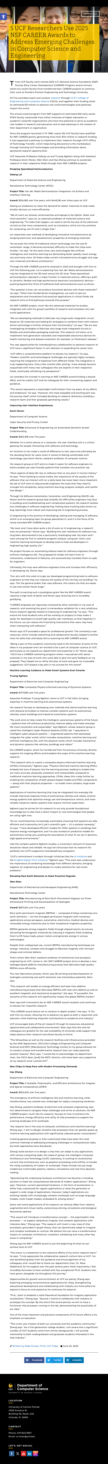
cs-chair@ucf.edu (25, 1436)
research (55, 98)
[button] (3, 16)
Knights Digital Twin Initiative (30, 860)
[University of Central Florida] (26, 3)
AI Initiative (80, 856)
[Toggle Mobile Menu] (99, 3)
